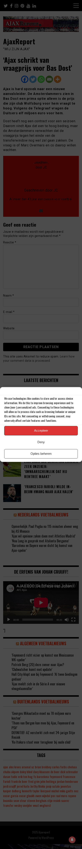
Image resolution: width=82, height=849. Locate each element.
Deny (41, 442)
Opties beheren (41, 453)
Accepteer (41, 430)
